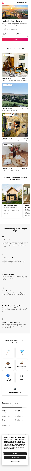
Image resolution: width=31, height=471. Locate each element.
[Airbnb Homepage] (3, 2)
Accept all (14, 453)
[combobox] (15, 30)
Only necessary (15, 457)
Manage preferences (15, 461)
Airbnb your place (22, 2)
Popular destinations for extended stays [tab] (12, 406)
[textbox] (8, 35)
